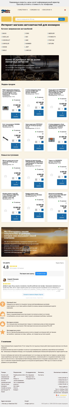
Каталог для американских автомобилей (5, 376)
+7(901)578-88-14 (47, 9)
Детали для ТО (5, 390)
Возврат (16, 390)
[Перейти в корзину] (64, 12)
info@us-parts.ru (29, 403)
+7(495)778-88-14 (22, 9)
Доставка (16, 386)
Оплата (16, 388)
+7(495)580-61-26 (34, 9)
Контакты (41, 375)
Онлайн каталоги (6, 388)
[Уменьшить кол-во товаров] (13, 110)
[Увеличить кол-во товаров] (19, 110)
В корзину (16, 115)
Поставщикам (30, 375)
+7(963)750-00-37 (63, 380)
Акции (3, 391)
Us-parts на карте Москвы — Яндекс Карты (34, 297)
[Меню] (6, 19)
